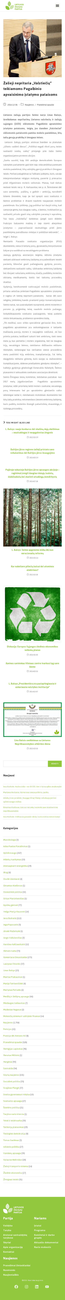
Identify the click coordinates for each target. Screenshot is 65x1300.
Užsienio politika (11, 1147)
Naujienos (29, 105)
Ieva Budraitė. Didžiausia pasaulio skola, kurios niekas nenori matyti (31, 816)
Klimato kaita (9, 951)
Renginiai (7, 1062)
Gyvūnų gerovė (10, 905)
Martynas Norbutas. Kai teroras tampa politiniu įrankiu (26, 792)
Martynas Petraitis (12, 990)
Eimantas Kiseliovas (12, 885)
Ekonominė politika (12, 892)
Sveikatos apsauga (12, 1101)
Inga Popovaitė (10, 925)
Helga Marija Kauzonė (14, 912)
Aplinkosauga (10, 853)
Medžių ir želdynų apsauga (16, 996)
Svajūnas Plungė (11, 1088)
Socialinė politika (11, 1081)
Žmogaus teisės (10, 1179)
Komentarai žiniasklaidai (15, 957)
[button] (57, 5)
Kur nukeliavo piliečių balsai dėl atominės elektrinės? (32, 568)
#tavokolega (9, 840)
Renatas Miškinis (11, 1055)
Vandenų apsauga (12, 1153)
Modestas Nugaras (12, 1010)
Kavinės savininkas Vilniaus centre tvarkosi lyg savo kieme (32, 665)
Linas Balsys (9, 970)
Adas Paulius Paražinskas (15, 846)
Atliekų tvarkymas (12, 859)
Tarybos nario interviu (13, 1114)
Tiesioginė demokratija (14, 1134)
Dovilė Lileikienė (11, 879)
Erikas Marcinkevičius (13, 898)
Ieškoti (55, 763)
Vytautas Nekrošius (12, 1160)
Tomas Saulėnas (11, 1140)
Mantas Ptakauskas (12, 977)
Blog (5, 872)
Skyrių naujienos (11, 1075)
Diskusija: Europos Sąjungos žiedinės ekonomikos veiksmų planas (32, 648)
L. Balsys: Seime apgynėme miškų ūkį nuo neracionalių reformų (32, 551)
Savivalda (8, 1068)
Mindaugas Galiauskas (14, 1003)
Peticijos (7, 1029)
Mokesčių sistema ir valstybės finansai (21, 1016)
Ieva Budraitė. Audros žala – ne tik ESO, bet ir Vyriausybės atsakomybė (32, 786)
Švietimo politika (11, 1107)
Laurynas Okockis (11, 964)
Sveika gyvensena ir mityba (16, 1094)
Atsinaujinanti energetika (15, 866)
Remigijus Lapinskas (13, 1049)
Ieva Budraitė (9, 918)
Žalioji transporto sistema (15, 1166)
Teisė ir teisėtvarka (12, 1120)
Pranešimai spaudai (45, 105)
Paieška (6, 759)
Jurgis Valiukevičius (12, 938)
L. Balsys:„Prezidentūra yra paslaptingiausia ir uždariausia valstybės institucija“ (32, 685)
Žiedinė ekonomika (12, 1173)
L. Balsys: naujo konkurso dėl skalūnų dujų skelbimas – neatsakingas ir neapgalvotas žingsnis (32, 431)
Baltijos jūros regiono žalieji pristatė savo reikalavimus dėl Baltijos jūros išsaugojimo (32, 451)
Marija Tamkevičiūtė (13, 983)
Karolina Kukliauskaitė (14, 944)
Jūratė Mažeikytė (11, 931)
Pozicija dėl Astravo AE (14, 1036)
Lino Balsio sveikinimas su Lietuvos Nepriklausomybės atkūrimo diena (32, 742)
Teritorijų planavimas (13, 1127)
